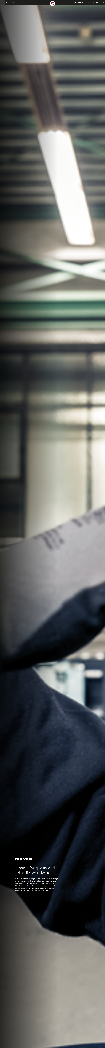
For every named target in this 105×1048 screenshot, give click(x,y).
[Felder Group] (52, 4)
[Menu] (2, 2)
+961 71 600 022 (88, 2)
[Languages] (103, 2)
